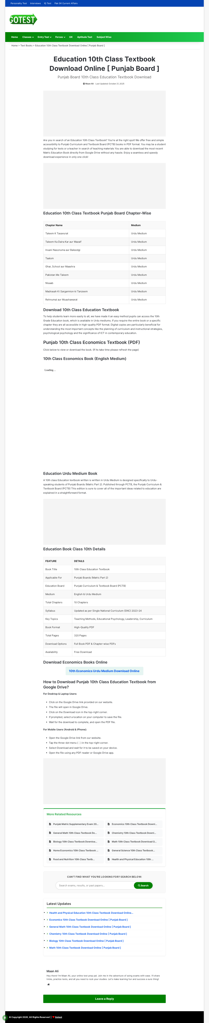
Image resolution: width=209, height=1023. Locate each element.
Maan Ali (89, 83)
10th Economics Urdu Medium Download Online (104, 671)
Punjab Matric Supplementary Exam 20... (75, 824)
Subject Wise (104, 37)
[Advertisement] (104, 113)
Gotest (58, 1017)
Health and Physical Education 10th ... (132, 859)
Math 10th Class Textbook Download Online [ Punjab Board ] (85, 947)
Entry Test (43, 37)
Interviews (35, 3)
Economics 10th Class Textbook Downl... (134, 824)
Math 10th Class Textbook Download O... (134, 841)
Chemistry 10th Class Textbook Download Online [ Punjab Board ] (88, 933)
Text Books (26, 45)
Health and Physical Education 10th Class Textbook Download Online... (91, 912)
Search (144, 885)
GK (71, 37)
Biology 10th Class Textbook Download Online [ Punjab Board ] (86, 940)
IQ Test (47, 3)
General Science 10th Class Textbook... (133, 850)
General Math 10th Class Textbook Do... (75, 832)
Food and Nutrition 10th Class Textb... (74, 859)
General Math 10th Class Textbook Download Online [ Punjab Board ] (90, 926)
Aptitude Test (84, 37)
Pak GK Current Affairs (66, 3)
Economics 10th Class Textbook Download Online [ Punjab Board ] (88, 919)
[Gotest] (23, 19)
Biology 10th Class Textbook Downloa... (75, 841)
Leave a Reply (104, 998)
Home (14, 37)
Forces (59, 37)
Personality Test (19, 3)
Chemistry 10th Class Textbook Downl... (134, 832)
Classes (26, 37)
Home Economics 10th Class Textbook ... (75, 850)
